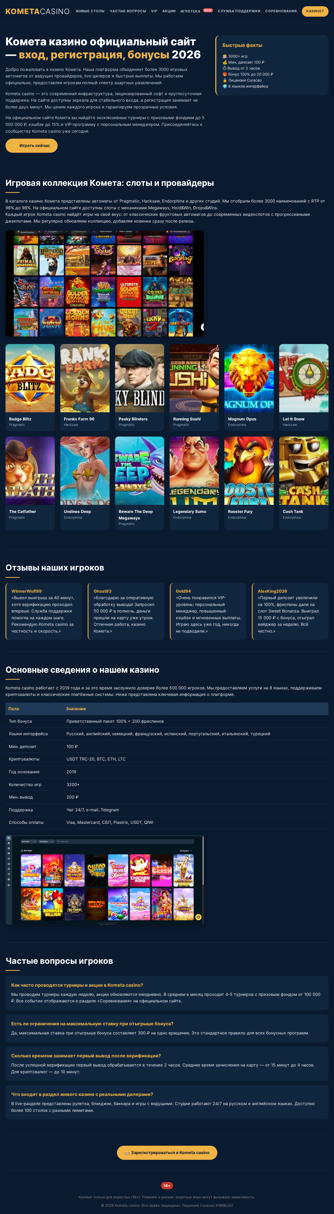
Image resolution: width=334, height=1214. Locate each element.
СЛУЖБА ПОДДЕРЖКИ (239, 11)
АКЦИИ (169, 11)
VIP (154, 11)
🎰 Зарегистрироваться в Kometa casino (167, 1152)
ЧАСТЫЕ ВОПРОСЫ (128, 11)
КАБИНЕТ (315, 11)
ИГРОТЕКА (196, 11)
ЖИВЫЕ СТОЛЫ (90, 11)
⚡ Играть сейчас (31, 145)
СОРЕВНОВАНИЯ (281, 11)
